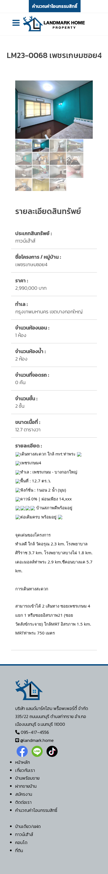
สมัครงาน (23, 794)
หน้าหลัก (22, 762)
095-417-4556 (35, 732)
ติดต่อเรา (23, 802)
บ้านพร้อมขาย (27, 778)
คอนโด (21, 842)
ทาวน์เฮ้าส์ (24, 834)
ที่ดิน (19, 850)
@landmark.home (37, 740)
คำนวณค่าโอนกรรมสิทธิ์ (54, 6)
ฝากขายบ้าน (26, 786)
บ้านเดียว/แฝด (28, 826)
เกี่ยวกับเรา (25, 770)
